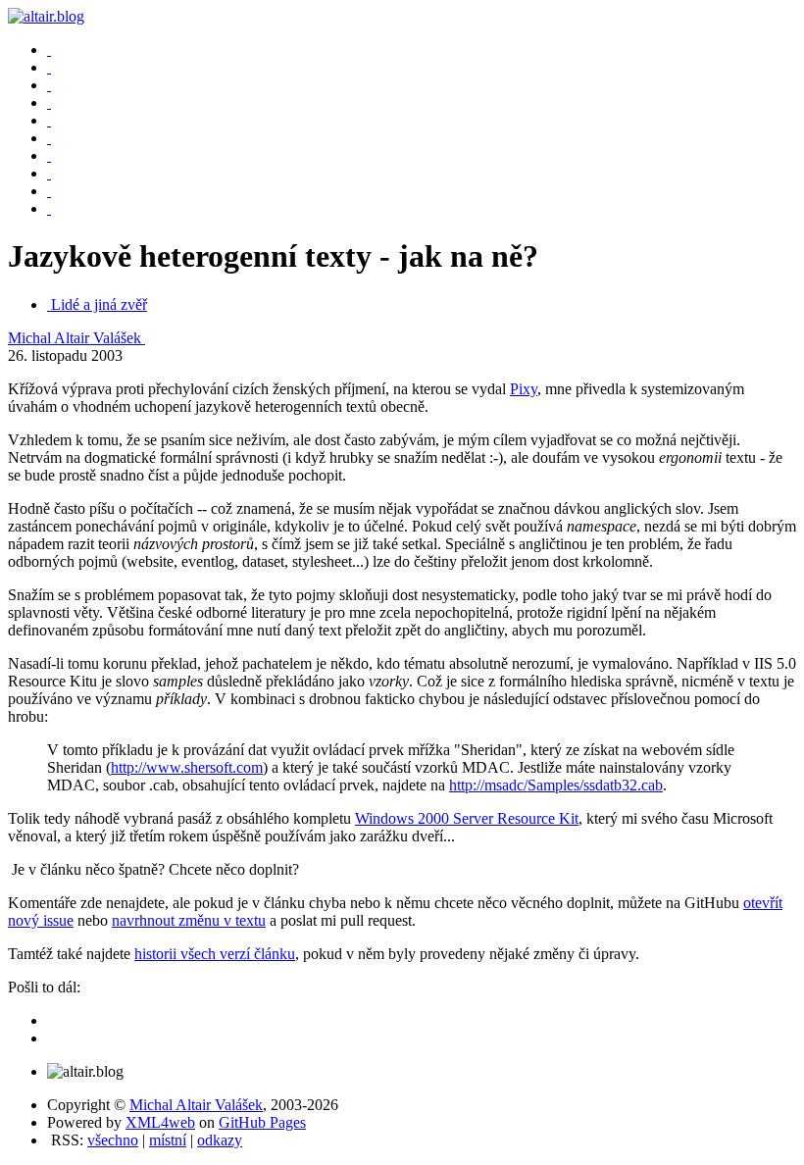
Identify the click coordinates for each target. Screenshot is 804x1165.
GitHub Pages (262, 1122)
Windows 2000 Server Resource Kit (466, 818)
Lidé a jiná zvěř (99, 304)
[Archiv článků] (49, 67)
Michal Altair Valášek (76, 337)
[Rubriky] (49, 84)
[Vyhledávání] (49, 120)
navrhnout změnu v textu (189, 920)
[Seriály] (49, 102)
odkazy (219, 1140)
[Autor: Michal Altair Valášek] (49, 49)
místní (167, 1140)
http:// (556, 785)
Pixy (523, 388)
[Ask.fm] (49, 208)
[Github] (49, 190)
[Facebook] (49, 155)
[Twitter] (49, 173)
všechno (112, 1140)
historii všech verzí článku (214, 953)
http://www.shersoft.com (187, 767)
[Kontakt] (49, 137)
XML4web (160, 1122)
